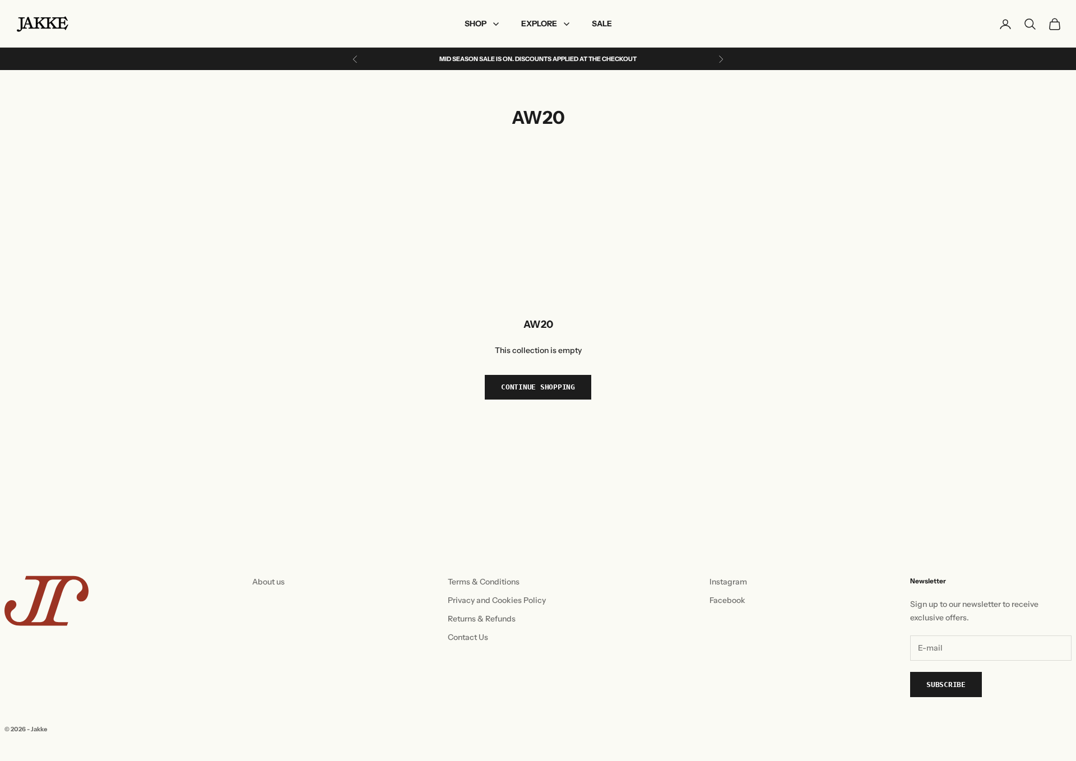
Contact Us (468, 637)
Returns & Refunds (482, 619)
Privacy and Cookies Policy (497, 600)
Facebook (727, 600)
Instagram (728, 582)
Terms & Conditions (484, 582)
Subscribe (946, 684)
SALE (602, 23)
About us (268, 582)
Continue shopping (538, 387)
